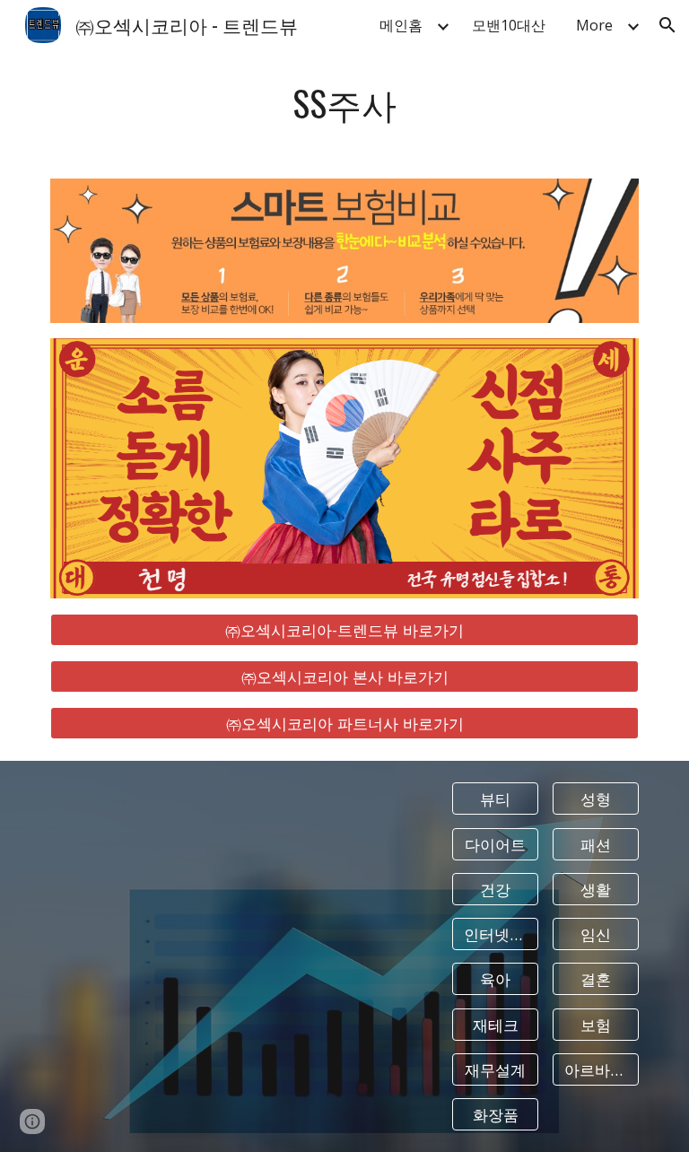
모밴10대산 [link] (508, 25)
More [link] (594, 25)
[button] (667, 25)
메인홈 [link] (401, 25)
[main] (344, 103)
